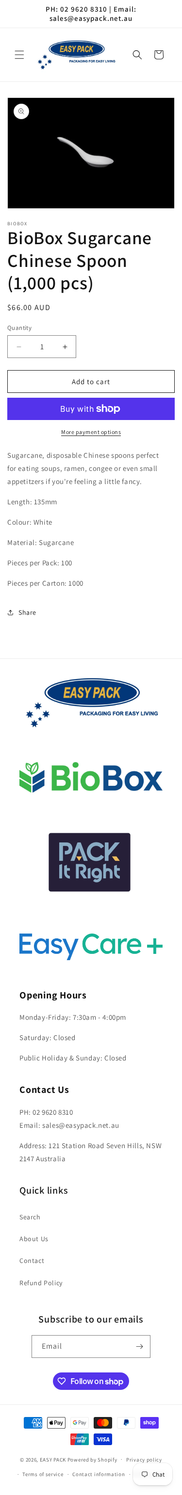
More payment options (91, 432)
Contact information (98, 1474)
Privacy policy (144, 1459)
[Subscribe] (139, 1346)
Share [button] (27, 612)
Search (30, 1217)
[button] (19, 54)
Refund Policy (41, 1282)
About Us (34, 1238)
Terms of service (42, 1474)
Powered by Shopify (92, 1459)
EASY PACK (53, 1459)
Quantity (19, 328)
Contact (31, 1260)
